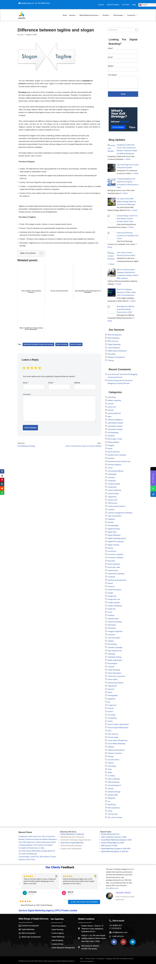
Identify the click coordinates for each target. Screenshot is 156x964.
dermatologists (113, 525)
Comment (27, 394)
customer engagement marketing (120, 513)
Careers (101, 5)
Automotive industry (115, 429)
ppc (109, 702)
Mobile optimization (115, 660)
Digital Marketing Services (88, 15)
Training (111, 360)
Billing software (113, 442)
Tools (110, 769)
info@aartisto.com (28, 3)
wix (109, 801)
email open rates (114, 567)
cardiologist (112, 474)
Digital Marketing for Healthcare (72, 834)
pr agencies (112, 705)
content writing (113, 493)
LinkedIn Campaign (115, 647)
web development (114, 785)
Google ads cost (114, 599)
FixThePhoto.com (112, 888)
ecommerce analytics (116, 554)
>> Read (127, 159)
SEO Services (113, 734)
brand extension (114, 452)
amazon (111, 404)
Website (77, 383)
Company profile (114, 484)
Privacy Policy (90, 959)
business (111, 458)
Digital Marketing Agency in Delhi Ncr (114, 851)
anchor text (112, 407)
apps (109, 416)
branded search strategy (117, 455)
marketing (111, 654)
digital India (112, 532)
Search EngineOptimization (118, 727)
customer (111, 509)
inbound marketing (115, 622)
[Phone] (153, 494)
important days (113, 618)
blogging (111, 445)
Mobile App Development (117, 351)
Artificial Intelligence (115, 420)
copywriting (112, 497)
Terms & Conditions (87, 961)
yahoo (110, 811)
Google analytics (114, 602)
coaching (111, 477)
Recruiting (111, 354)
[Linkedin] (133, 942)
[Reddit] (2, 488)
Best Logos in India (115, 439)
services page (113, 737)
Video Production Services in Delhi (114, 837)
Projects (111, 708)
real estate (111, 715)
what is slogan (61, 344)
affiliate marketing (114, 400)
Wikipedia (111, 798)
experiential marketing (116, 574)
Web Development (115, 335)
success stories (113, 760)
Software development (116, 750)
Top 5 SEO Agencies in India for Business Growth (37, 842)
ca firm (110, 468)
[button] (100, 884)
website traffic (113, 795)
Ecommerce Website (115, 557)
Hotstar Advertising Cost (110, 834)
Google (110, 593)
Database (111, 519)
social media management (117, 740)
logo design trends (115, 651)
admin (22, 34)
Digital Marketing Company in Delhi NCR (115, 849)
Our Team (125, 5)
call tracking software (115, 471)
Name (25, 383)
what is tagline (75, 344)
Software (111, 747)
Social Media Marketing (116, 744)
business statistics (114, 465)
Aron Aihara (112, 374)
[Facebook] (114, 942)
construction (112, 487)
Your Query (112, 75)
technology (112, 766)
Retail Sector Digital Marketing (71, 843)
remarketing (112, 718)
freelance (111, 586)
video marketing (114, 779)
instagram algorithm (115, 631)
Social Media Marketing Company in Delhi (116, 840)
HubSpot (111, 615)
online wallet (112, 679)
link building (112, 644)
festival (110, 583)
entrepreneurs (113, 570)
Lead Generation (114, 638)
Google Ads (112, 596)
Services (72, 15)
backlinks (111, 436)
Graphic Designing (115, 606)
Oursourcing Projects (115, 683)
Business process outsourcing (119, 461)
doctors (110, 548)
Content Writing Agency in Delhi (112, 843)
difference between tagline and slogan (38, 344)
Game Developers (114, 590)
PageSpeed (112, 686)
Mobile (111, 66)
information (112, 625)
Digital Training (113, 545)
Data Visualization (114, 516)
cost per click (112, 500)
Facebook (111, 577)
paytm (110, 692)
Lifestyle (111, 641)
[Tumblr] (2, 484)
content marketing (114, 490)
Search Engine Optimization (118, 724)
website (110, 788)
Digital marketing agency (117, 538)
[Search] (136, 30)
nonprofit (111, 667)
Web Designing (113, 338)
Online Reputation (114, 673)
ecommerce (112, 551)
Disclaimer (100, 959)
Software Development (116, 357)
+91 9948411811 (43, 3)
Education (111, 561)
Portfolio (106, 15)
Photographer (113, 695)
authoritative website (115, 423)
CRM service (112, 503)
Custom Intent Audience (117, 506)
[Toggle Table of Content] (40, 253)
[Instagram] (123, 942)
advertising (112, 397)
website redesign (114, 792)
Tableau (111, 763)
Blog (134, 5)
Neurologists (112, 663)
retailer (110, 721)
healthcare (112, 609)
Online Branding (114, 670)
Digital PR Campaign (116, 541)
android (110, 410)
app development (114, 413)
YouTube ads (113, 814)
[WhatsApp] (2, 492)
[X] (2, 476)
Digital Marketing (114, 344)
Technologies (118, 15)
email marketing (114, 564)
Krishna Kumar (113, 380)
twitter (110, 772)
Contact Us (131, 15)
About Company (113, 5)
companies (112, 481)
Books (110, 448)
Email (51, 383)
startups (111, 756)
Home (65, 15)
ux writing (111, 776)
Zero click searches (115, 817)
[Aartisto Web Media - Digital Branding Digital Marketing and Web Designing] (22, 15)
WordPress (112, 804)
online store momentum (116, 676)
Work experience (114, 808)
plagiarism (111, 699)
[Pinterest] (2, 480)
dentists (110, 522)
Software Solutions (115, 753)
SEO (109, 731)
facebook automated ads (117, 580)
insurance (111, 635)
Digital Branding (114, 529)
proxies (110, 711)
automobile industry (115, 426)
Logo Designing (114, 348)
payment (111, 689)
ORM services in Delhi (109, 846)
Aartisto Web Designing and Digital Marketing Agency (56, 961)
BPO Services (113, 341)
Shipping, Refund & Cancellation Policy (119, 959)
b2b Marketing (113, 432)
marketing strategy (114, 657)
